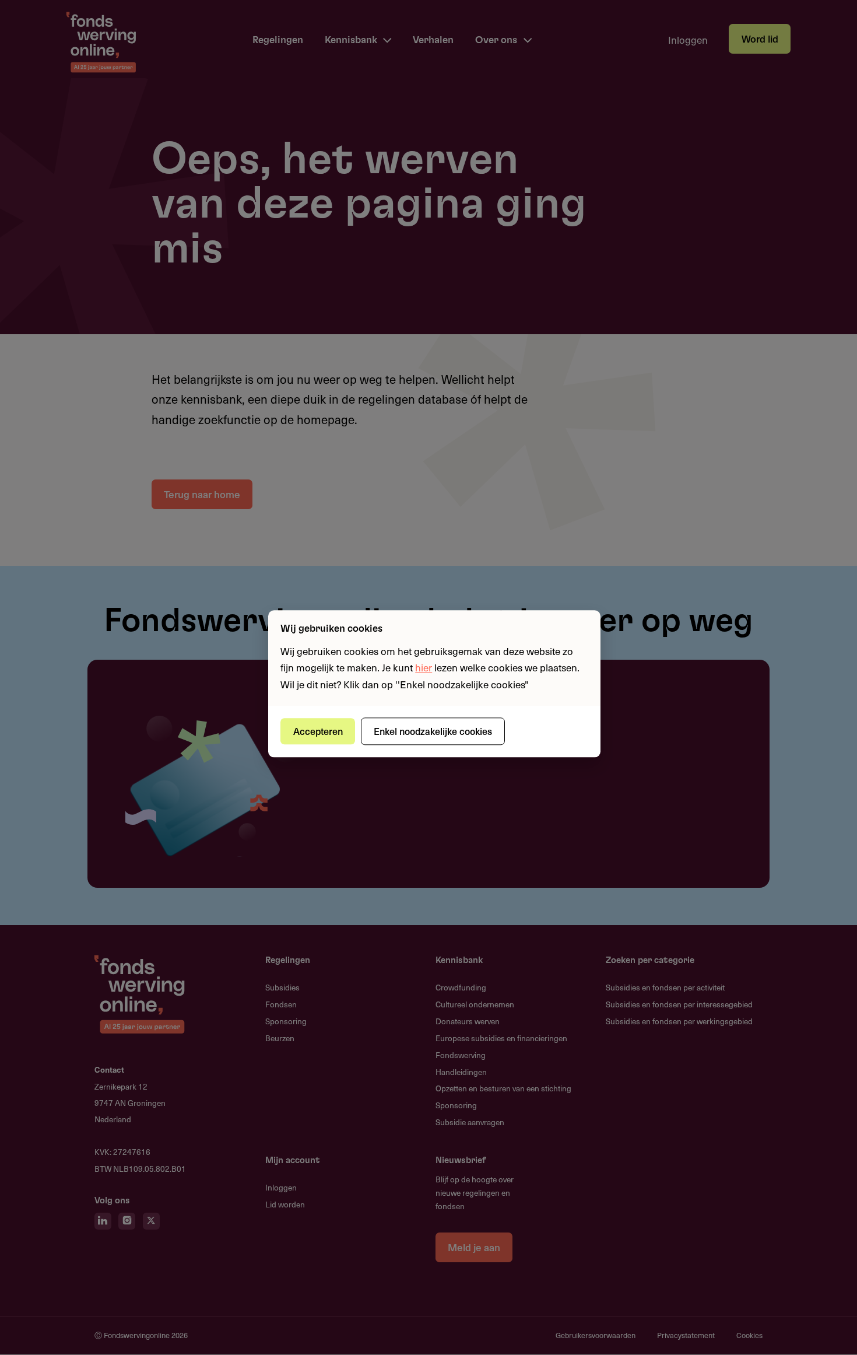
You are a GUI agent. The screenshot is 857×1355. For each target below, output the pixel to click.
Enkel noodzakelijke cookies (433, 730)
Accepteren (318, 730)
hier (423, 668)
